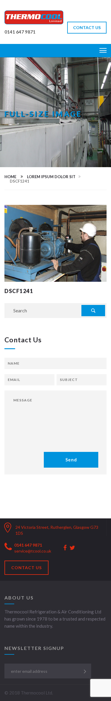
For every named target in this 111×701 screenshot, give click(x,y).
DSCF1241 (18, 291)
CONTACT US (87, 27)
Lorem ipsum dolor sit (51, 176)
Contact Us (26, 567)
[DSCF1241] (55, 242)
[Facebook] (65, 548)
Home (10, 176)
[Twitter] (72, 548)
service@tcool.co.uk (32, 550)
